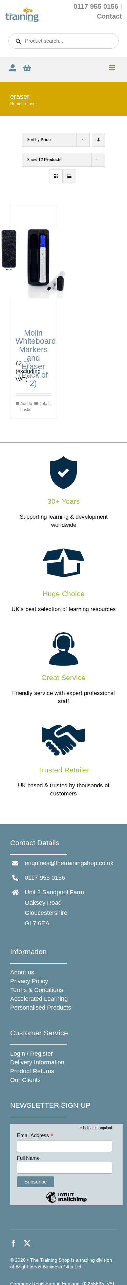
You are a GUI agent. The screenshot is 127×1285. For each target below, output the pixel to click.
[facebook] (13, 1243)
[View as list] (69, 176)
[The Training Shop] (22, 10)
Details (45, 403)
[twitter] (27, 1243)
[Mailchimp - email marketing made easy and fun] (66, 1202)
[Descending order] (98, 140)
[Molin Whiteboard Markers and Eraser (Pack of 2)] (33, 263)
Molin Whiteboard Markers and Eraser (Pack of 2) (36, 358)
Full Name (28, 1158)
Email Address (35, 1135)
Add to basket (26, 406)
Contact (109, 16)
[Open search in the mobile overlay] (63, 41)
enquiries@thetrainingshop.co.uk (69, 863)
